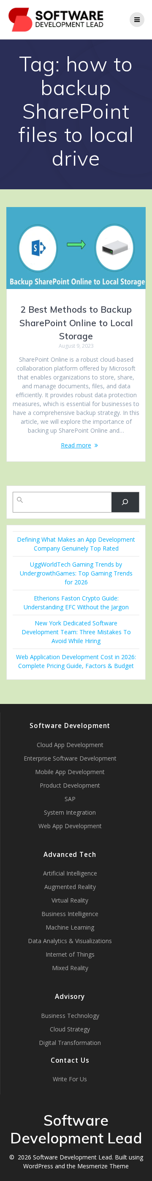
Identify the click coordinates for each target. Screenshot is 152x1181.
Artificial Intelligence (70, 873)
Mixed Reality (70, 968)
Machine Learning (70, 927)
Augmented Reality (70, 887)
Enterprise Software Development (70, 758)
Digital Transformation (70, 1043)
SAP (70, 799)
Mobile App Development (70, 772)
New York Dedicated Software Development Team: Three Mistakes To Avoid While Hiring (76, 632)
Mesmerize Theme (103, 1166)
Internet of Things (70, 954)
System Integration (70, 812)
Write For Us (70, 1079)
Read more (76, 445)
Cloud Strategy (70, 1029)
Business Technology (70, 1016)
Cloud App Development (70, 745)
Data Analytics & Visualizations (70, 941)
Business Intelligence (69, 914)
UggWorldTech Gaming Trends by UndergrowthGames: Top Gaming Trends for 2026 (76, 573)
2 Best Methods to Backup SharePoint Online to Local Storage (76, 322)
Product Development (70, 785)
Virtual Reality (70, 900)
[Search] (125, 502)
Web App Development (70, 826)
